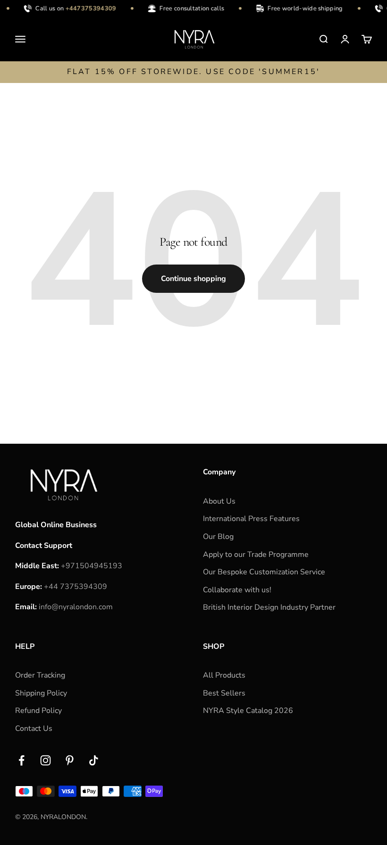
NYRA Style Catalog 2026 (248, 710)
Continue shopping (193, 278)
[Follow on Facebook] (21, 760)
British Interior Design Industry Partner (269, 607)
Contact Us (33, 728)
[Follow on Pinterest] (69, 760)
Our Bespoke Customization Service (264, 572)
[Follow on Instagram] (45, 760)
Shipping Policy (41, 693)
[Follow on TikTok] (93, 760)
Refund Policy (38, 710)
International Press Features (251, 519)
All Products (224, 675)
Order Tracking (40, 675)
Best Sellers (224, 693)
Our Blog (218, 536)
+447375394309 (87, 8)
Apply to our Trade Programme (256, 554)
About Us (219, 501)
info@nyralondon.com (76, 607)
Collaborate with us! (237, 590)
